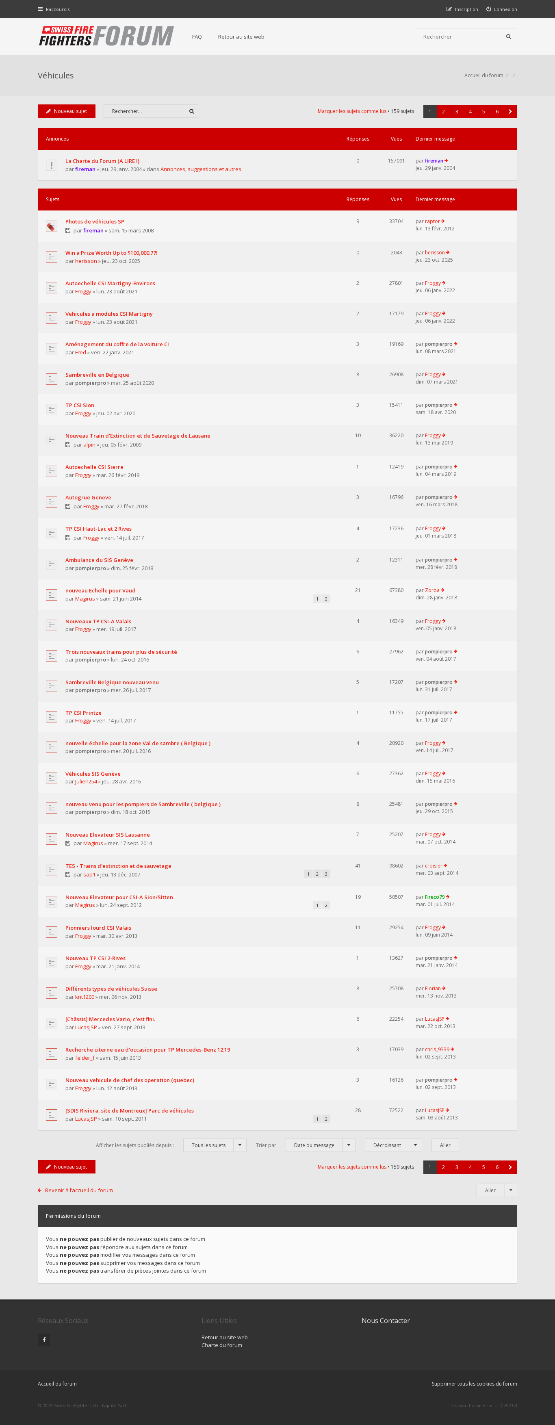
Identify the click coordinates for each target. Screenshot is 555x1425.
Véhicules (56, 75)
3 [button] (456, 111)
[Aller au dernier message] (446, 161)
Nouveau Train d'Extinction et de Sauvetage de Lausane (137, 435)
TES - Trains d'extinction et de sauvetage (118, 866)
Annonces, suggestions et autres (200, 169)
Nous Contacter (386, 1320)
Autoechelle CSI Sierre (94, 467)
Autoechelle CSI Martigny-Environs (110, 283)
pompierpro (439, 344)
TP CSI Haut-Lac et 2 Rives (98, 528)
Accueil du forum (57, 1383)
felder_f (85, 1057)
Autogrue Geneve (88, 497)
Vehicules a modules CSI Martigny (109, 313)
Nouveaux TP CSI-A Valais (98, 621)
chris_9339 (437, 1049)
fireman (85, 169)
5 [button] (483, 111)
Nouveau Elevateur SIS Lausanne (107, 834)
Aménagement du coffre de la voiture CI (117, 344)
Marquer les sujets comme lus (352, 111)
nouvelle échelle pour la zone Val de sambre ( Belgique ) (137, 743)
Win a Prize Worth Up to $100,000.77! (111, 252)
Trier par (295, 1145)
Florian (433, 988)
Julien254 (86, 781)
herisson (86, 261)
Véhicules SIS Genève (93, 773)
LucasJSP (86, 1027)
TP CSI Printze (83, 712)
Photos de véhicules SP (94, 221)
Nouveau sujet (70, 111)
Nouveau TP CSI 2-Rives (95, 958)
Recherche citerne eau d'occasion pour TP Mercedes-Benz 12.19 (147, 1049)
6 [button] (497, 111)
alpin (89, 444)
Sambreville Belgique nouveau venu (112, 682)
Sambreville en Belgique (97, 374)
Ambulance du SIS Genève (99, 560)
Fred (80, 352)
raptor (432, 221)
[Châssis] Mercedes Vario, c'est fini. (110, 1019)
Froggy (83, 291)
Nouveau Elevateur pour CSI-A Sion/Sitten (119, 897)
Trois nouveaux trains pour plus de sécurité (121, 651)
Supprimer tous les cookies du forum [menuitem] (474, 1383)
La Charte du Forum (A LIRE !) (102, 161)
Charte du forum (222, 1345)
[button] (510, 111)
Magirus (85, 598)
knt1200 (84, 996)
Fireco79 (435, 897)
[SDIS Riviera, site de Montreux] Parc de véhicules (129, 1110)
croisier (433, 865)
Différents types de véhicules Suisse (111, 988)
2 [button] (443, 111)
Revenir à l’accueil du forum (79, 1190)
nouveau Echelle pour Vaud (100, 590)
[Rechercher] (509, 36)
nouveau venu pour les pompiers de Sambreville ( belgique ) (143, 804)
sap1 (89, 874)
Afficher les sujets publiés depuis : (160, 1145)
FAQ (197, 36)
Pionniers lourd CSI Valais (98, 927)
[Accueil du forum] (107, 36)
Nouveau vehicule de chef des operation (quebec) (129, 1080)
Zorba (432, 590)
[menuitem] (502, 9)
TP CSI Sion (79, 405)
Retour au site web (241, 36)
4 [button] (470, 111)
